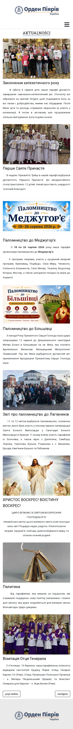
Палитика (11, 586)
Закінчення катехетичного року (31, 83)
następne (62, 693)
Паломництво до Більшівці (27, 328)
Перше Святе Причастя (23, 168)
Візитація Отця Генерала (24, 658)
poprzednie (11, 693)
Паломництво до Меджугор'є (29, 240)
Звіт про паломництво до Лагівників (36, 414)
